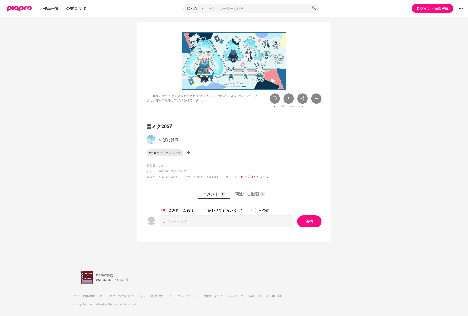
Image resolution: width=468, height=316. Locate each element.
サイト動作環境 (84, 296)
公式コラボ (76, 8)
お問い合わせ (213, 296)
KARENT (255, 296)
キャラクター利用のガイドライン (123, 296)
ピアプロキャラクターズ (258, 176)
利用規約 (157, 296)
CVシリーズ (235, 296)
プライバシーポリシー (183, 296)
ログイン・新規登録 (432, 8)
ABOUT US (274, 296)
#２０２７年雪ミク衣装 (165, 153)
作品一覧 (51, 8)
